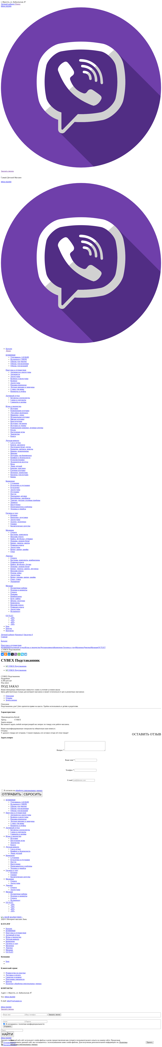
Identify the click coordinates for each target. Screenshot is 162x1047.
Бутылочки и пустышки (20, 485)
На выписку (15, 611)
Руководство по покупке (16, 973)
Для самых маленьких (19, 413)
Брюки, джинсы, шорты (20, 543)
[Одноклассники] (5, 654)
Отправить (7, 1026)
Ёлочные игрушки (17, 470)
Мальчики (10, 530)
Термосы (14, 502)
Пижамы (14, 594)
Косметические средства (20, 526)
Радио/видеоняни (17, 460)
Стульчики (14, 483)
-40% (12, 622)
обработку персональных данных (28, 790)
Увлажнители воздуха (19, 462)
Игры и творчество (13, 406)
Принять (150, 1042)
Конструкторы (16, 421)
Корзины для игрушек (19, 475)
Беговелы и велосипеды (20, 398)
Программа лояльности (15, 979)
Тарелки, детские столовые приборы (25, 500)
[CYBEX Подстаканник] (16, 666)
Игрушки (14, 408)
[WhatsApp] (19, 654)
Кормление (10, 481)
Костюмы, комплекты (19, 534)
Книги (13, 436)
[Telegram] (25, 654)
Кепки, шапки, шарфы (19, 549)
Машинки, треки (17, 415)
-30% (12, 620)
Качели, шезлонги (17, 445)
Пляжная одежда (17, 545)
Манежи (13, 453)
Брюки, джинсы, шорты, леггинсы (24, 569)
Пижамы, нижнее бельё (20, 541)
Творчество (15, 434)
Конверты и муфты (18, 391)
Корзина (19, 635)
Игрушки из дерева (18, 426)
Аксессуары (15, 376)
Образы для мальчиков (19, 364)
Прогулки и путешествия (16, 370)
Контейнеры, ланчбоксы (20, 498)
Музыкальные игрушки (20, 417)
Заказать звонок (7, 171)
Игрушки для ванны (18, 423)
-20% (12, 618)
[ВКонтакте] (2, 654)
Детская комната (12, 440)
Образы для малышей (19, 366)
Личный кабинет (8, 4)
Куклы (13, 430)
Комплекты (15, 603)
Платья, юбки (15, 573)
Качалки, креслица (18, 468)
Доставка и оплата (13, 975)
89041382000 (6, 6)
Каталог (9, 929)
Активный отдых (13, 396)
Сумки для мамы (17, 389)
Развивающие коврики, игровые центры (26, 428)
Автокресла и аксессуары (20, 372)
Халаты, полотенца (18, 522)
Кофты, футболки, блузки (20, 564)
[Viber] (15, 654)
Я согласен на (23, 790)
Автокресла (15, 374)
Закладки (28, 635)
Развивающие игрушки (19, 411)
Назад (8, 351)
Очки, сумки (15, 579)
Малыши (9, 586)
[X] (12, 654)
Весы (12, 464)
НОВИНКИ (10, 355)
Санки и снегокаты (18, 400)
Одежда (13, 532)
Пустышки (14, 492)
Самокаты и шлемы (18, 402)
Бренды (9, 981)
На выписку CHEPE (18, 359)
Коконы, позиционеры (19, 451)
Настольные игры (17, 432)
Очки (12, 552)
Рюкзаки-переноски (18, 385)
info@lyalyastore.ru (14, 1001)
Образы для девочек (18, 361)
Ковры (13, 477)
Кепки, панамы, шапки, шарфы (23, 577)
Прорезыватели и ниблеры (21, 507)
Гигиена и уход (12, 513)
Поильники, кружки (18, 496)
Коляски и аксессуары (19, 379)
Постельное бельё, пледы (20, 447)
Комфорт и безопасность (20, 458)
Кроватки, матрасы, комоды (21, 449)
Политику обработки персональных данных (24, 984)
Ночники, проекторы (19, 473)
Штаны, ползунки (17, 601)
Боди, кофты (15, 599)
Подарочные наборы (18, 588)
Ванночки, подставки (19, 517)
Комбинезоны (16, 596)
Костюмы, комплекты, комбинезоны (25, 560)
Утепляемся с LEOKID (19, 357)
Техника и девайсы (18, 509)
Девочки (9, 556)
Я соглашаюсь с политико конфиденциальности (25, 1024)
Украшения (15, 581)
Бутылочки (14, 487)
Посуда (13, 494)
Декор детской (16, 466)
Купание (13, 515)
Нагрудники (15, 505)
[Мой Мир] (9, 654)
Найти (7, 1034)
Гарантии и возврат (14, 977)
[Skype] (22, 654)
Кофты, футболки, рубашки (21, 539)
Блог (7, 961)
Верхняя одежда (16, 537)
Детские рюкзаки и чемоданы (22, 387)
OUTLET (9, 616)
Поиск (17, 4)
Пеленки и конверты (18, 590)
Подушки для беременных (21, 455)
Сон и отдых (15, 443)
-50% (12, 624)
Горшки (13, 524)
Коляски (13, 381)
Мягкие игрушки (17, 419)
